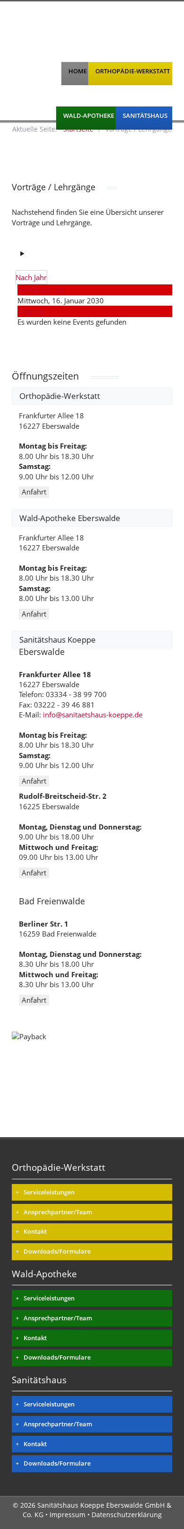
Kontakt (35, 1231)
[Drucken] (31, 253)
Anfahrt (34, 491)
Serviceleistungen (49, 1192)
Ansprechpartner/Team (58, 1212)
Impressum (67, 1514)
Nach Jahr (31, 277)
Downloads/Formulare (57, 1251)
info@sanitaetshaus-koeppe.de (92, 714)
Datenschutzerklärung (127, 1514)
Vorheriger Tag (41, 289)
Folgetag (31, 311)
